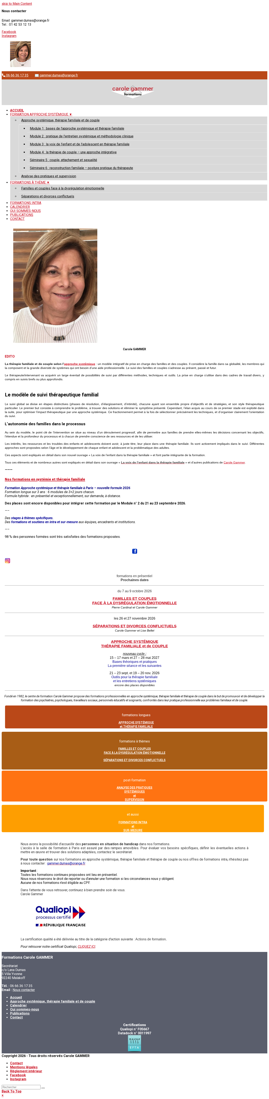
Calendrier (18, 1005)
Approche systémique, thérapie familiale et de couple (52, 1001)
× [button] (3, 1095)
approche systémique (79, 364)
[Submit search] (43, 1088)
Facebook (9, 32)
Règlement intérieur (26, 1071)
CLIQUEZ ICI (86, 947)
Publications (20, 1013)
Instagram (9, 36)
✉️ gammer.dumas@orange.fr (56, 75)
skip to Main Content (17, 4)
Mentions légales (24, 1067)
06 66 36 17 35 (16, 75)
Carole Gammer (234, 462)
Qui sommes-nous (24, 1009)
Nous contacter (24, 990)
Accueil (16, 997)
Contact (16, 1017)
